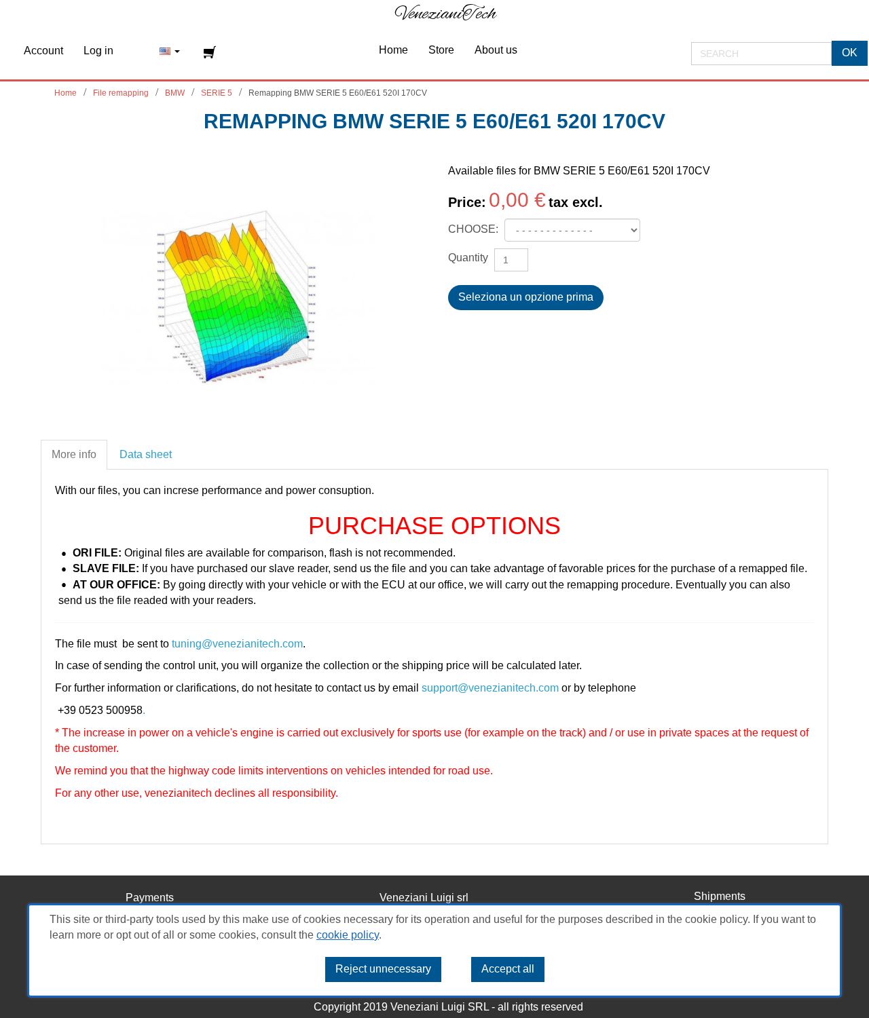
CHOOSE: (474, 229)
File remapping (121, 93)
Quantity (468, 257)
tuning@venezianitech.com (237, 643)
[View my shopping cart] (211, 52)
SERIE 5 (216, 93)
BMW (175, 93)
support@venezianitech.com (490, 688)
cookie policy (347, 935)
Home (65, 93)
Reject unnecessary (383, 969)
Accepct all (507, 969)
